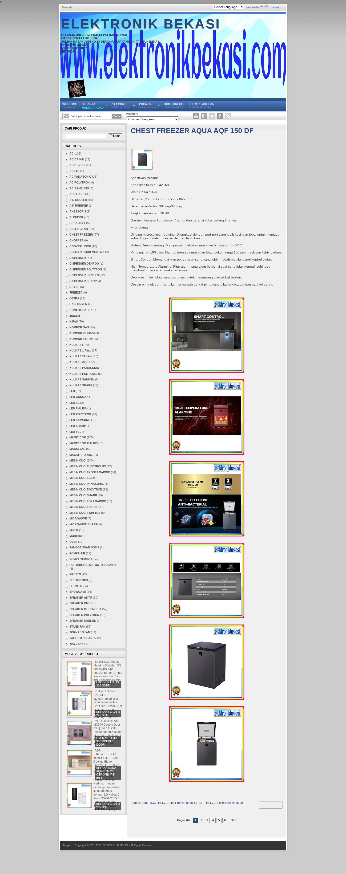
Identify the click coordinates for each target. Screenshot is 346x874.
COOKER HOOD (80, 246)
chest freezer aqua (231, 803)
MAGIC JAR (77, 449)
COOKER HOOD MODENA (87, 252)
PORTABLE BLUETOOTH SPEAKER (93, 565)
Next (234, 820)
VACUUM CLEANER (83, 638)
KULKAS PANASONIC (84, 368)
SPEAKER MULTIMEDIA (85, 609)
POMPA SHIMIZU (80, 559)
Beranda (67, 7)
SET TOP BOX (78, 580)
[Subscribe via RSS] (228, 116)
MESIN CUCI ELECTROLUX (87, 466)
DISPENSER (77, 258)
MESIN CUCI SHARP (83, 495)
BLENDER (76, 217)
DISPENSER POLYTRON (85, 269)
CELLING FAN (78, 229)
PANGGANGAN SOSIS (84, 547)
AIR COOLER (78, 200)
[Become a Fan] (220, 116)
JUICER (74, 316)
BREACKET (77, 223)
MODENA (75, 536)
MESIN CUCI (77, 460)
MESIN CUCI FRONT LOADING (89, 472)
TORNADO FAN (79, 632)
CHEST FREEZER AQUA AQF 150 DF (192, 131)
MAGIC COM (77, 437)
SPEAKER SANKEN (82, 620)
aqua (145, 803)
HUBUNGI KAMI (121, 105)
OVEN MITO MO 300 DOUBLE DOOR (106, 741)
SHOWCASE (77, 591)
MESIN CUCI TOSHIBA (84, 507)
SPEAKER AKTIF (80, 597)
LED (72, 391)
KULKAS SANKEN (81, 379)
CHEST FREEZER (206, 803)
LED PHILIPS (78, 408)
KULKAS (75, 345)
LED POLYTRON (80, 414)
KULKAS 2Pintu (80, 356)
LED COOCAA (79, 397)
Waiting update (147, 105)
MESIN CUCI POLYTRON (85, 489)
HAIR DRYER (78, 304)
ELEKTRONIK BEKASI (141, 24)
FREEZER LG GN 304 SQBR (107, 684)
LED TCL (75, 431)
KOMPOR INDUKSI (82, 333)
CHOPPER (76, 240)
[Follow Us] (212, 116)
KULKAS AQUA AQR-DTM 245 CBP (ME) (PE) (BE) (106, 773)
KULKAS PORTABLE (83, 374)
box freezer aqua (182, 803)
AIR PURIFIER (78, 205)
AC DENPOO (78, 165)
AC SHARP (76, 194)
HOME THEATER (80, 310)
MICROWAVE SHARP (83, 524)
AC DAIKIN (76, 159)
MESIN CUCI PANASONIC (86, 484)
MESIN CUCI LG (80, 478)
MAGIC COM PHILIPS (83, 443)
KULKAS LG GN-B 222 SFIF (108, 713)
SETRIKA (75, 586)
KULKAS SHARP (80, 385)
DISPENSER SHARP (83, 281)
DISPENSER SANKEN (84, 275)
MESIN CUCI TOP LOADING (87, 501)
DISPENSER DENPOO (84, 263)
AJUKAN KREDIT (174, 105)
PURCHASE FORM (201, 105)
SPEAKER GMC (80, 603)
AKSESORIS (77, 211)
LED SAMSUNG (79, 420)
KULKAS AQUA (80, 362)
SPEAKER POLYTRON (84, 615)
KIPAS (73, 321)
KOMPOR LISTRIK (81, 339)
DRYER (74, 287)
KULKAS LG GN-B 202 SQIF (108, 805)
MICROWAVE (78, 518)
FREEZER (76, 292)
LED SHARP (77, 426)
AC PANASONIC (80, 176)
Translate (274, 7)
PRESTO (75, 574)
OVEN (73, 541)
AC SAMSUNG (79, 188)
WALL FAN (76, 643)
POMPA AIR (77, 553)
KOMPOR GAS (79, 327)
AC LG (73, 171)
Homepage (69, 105)
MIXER (73, 530)
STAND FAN (77, 626)
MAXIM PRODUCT (81, 455)
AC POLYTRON (79, 182)
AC (71, 153)
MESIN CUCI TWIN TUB (85, 513)
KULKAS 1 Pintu (80, 350)
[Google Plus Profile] (204, 116)
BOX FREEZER (160, 803)
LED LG (74, 402)
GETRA (74, 298)
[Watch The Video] (196, 116)
